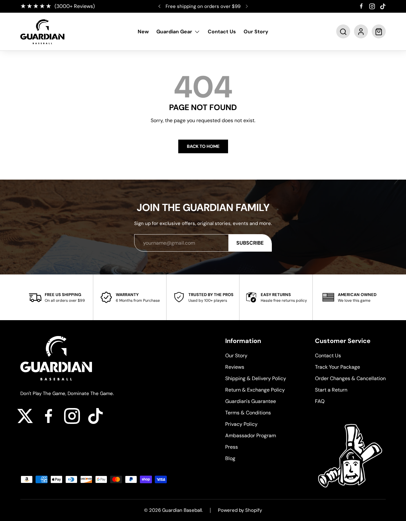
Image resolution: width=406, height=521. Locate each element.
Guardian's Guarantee (250, 401)
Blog (230, 458)
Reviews (234, 367)
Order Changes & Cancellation (350, 378)
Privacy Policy (241, 424)
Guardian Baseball (182, 510)
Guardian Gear (174, 32)
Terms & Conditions (248, 412)
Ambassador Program (250, 435)
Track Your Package (337, 367)
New (143, 32)
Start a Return (331, 389)
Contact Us (222, 32)
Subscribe (250, 243)
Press (231, 447)
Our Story (256, 32)
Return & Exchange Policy (255, 389)
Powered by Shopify (240, 510)
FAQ (319, 401)
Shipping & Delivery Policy (255, 378)
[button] (343, 32)
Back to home (203, 146)
